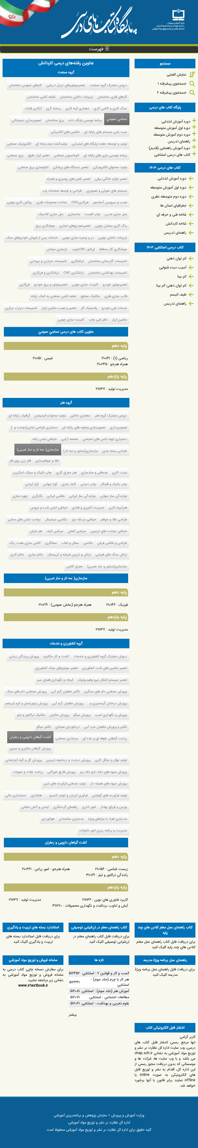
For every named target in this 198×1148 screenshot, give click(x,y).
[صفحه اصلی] (168, 18)
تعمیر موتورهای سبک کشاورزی (56, 668)
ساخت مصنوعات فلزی (51, 202)
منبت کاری (119, 472)
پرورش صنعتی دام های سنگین (105, 691)
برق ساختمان (55, 120)
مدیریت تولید (118, 389)
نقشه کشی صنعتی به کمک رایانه (53, 296)
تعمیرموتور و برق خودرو (50, 284)
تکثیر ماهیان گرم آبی (65, 691)
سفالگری (51, 543)
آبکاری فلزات (33, 108)
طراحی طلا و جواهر (114, 519)
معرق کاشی (74, 566)
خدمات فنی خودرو (114, 308)
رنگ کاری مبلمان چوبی (111, 225)
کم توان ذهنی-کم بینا (171, 285)
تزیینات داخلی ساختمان (76, 97)
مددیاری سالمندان (71, 819)
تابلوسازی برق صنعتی (33, 167)
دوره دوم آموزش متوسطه (171, 134)
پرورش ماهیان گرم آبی (68, 703)
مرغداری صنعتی (66, 738)
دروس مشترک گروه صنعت (108, 85)
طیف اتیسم (178, 294)
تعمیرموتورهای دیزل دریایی (65, 85)
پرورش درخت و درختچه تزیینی (68, 760)
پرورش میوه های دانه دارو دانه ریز (103, 772)
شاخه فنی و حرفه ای (171, 214)
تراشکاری (77, 261)
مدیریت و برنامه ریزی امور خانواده (103, 830)
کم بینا (181, 276)
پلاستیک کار (89, 308)
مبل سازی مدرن (116, 214)
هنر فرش (36, 531)
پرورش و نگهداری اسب (111, 715)
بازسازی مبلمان (57, 249)
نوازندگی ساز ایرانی (82, 496)
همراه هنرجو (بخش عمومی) (71, 605)
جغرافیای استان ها (173, 205)
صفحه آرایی (69, 439)
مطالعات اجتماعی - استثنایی (109, 997)
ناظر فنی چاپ (98, 319)
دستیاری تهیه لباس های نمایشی (104, 439)
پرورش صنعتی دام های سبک (26, 691)
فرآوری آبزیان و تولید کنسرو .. (67, 795)
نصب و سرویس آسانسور (110, 202)
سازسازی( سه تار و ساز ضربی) (38, 449)
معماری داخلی (80, 415)
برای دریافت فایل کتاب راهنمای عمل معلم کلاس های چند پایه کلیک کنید (165, 944)
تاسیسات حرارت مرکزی (21, 308)
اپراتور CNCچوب (83, 249)
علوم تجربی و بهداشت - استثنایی (105, 1003)
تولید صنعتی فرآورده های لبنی (65, 783)
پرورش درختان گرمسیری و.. (107, 703)
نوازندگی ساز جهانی (113, 496)
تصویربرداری (118, 427)
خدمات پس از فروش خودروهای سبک (32, 237)
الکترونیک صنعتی (19, 143)
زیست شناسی (118, 869)
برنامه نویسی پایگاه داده (85, 120)
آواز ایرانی (32, 484)
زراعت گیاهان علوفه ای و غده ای (104, 738)
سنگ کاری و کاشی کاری (110, 108)
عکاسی (88, 543)
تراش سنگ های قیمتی (111, 554)
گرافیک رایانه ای (19, 415)
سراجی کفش (77, 531)
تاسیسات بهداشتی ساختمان (107, 272)
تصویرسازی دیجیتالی (26, 120)
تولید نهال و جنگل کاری (111, 760)
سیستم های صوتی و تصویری (106, 190)
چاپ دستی (88, 484)
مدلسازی (74, 214)
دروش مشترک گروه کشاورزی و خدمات (100, 656)
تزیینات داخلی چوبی (112, 237)
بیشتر (73, 1015)
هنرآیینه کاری (118, 507)
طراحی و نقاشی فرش (112, 543)
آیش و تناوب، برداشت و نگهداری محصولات (96, 905)
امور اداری (89, 807)
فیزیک (123, 605)
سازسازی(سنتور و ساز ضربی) (107, 566)
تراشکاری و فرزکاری (46, 272)
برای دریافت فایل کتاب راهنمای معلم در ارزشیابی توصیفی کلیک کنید (101, 939)
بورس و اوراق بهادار (113, 807)
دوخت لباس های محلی (24, 519)
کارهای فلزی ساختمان (112, 97)
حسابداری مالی (15, 795)
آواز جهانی (50, 484)
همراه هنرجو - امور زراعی (52, 869)
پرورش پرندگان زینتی (24, 656)
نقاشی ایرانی (56, 496)
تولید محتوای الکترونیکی (110, 167)
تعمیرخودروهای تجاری (74, 225)
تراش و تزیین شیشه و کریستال (69, 554)
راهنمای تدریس (179, 141)
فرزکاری (25, 284)
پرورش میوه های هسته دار (108, 783)
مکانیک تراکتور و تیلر (31, 715)
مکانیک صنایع (90, 296)
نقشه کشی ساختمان (41, 97)
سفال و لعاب (70, 543)
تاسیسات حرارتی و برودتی (48, 261)
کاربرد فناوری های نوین (111, 900)
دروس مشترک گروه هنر (111, 415)
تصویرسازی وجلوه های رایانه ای (83, 427)
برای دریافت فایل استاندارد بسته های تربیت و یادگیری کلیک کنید (33, 939)
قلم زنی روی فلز (20, 460)
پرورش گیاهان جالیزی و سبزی (30, 748)
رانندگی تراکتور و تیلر (113, 875)
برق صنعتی (15, 155)
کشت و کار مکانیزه (56, 656)
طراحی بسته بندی (114, 451)
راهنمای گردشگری (65, 807)
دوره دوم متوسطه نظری (168, 196)
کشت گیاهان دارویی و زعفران (29, 737)
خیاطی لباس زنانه (44, 439)
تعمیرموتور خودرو (115, 284)
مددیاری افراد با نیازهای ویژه (107, 819)
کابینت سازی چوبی (85, 284)
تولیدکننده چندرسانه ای (51, 143)
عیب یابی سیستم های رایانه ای (105, 132)
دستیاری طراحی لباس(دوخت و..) (34, 427)
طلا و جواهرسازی (47, 460)
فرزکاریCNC (79, 202)
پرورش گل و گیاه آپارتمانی (23, 760)
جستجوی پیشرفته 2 (171, 92)
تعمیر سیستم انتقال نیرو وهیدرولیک (102, 680)
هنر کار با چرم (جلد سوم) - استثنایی (110, 982)
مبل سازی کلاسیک (50, 214)
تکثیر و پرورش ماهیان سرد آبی (105, 726)
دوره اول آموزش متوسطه (172, 128)
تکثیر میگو (44, 726)
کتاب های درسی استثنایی (172, 155)
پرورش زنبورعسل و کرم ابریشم (26, 703)
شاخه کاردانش (176, 223)
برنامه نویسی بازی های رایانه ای (105, 155)
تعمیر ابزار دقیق (39, 155)
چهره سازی (20, 496)
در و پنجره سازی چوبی (78, 237)
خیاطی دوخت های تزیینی (108, 531)
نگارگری (37, 496)
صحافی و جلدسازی (94, 472)
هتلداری (36, 795)
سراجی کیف (54, 531)
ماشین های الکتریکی (65, 132)
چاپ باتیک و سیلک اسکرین (32, 472)
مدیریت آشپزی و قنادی (88, 507)
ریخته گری (53, 108)
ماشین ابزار (119, 319)
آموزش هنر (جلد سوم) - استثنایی (105, 991)
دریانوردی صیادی (67, 726)
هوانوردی (48, 819)
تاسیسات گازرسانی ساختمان (107, 261)
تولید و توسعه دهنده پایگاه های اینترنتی (99, 143)
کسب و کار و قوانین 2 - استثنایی (105, 973)
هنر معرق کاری (66, 472)
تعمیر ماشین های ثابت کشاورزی (104, 668)
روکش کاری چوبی (19, 202)
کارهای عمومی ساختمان (25, 85)
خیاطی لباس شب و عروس (49, 507)
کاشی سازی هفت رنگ (25, 543)
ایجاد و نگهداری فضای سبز (55, 680)
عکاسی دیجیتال (56, 519)
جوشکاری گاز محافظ (113, 249)
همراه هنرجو (119, 364)
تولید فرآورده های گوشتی (109, 795)
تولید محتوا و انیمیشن (50, 415)
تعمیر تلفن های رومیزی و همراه (68, 179)
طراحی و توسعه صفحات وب (62, 190)
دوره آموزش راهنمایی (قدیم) (169, 148)
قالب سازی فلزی (115, 296)
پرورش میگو (81, 715)
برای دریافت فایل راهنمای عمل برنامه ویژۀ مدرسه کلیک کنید (165, 972)
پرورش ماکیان (59, 715)
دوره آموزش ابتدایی (175, 121)
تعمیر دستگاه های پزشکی (70, 167)
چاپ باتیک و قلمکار (114, 484)
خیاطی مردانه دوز (84, 519)
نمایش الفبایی (176, 74)
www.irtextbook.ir (33, 985)
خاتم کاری (17, 554)
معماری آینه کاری (77, 108)
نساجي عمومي (116, 119)
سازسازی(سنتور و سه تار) (80, 451)
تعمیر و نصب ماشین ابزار (59, 308)
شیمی (48, 358)
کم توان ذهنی (176, 258)
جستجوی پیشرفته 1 (172, 83)
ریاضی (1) (120, 358)
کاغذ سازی (69, 484)
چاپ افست (92, 214)
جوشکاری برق (45, 225)
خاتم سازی (35, 554)
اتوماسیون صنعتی (66, 155)
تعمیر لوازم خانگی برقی (111, 179)
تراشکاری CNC (73, 272)
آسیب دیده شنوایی (172, 267)
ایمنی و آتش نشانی (35, 807)
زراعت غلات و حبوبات (28, 772)
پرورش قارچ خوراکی (61, 772)
